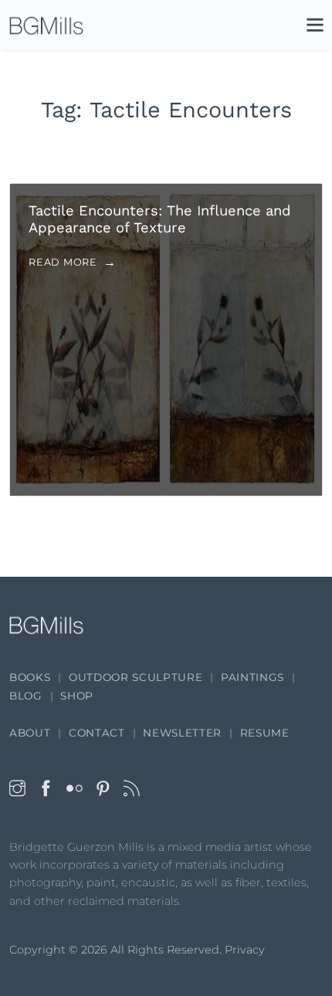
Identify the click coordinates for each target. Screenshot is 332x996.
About (29, 733)
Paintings (252, 677)
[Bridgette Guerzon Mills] (46, 25)
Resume (265, 733)
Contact (97, 733)
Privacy (245, 950)
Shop (76, 695)
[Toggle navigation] (307, 27)
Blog (25, 695)
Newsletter (182, 733)
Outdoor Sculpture (135, 677)
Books (29, 677)
